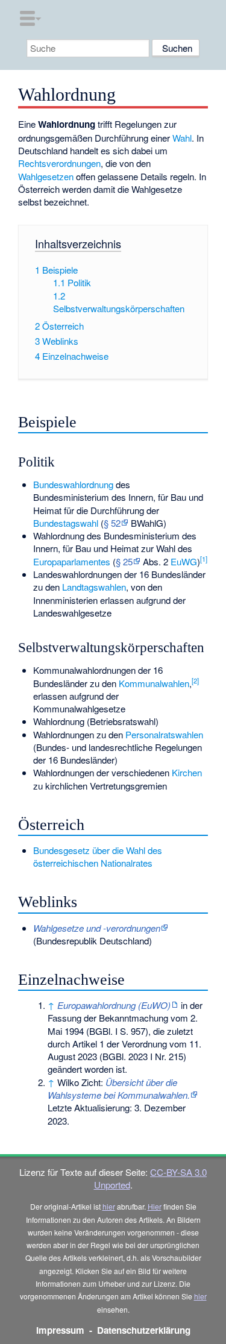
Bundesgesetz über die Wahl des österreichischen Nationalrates (97, 856)
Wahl (182, 137)
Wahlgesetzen (46, 176)
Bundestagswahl (65, 523)
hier (108, 1206)
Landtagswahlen (94, 586)
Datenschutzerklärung (143, 1330)
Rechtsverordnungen (59, 163)
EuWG (184, 561)
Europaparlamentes (71, 561)
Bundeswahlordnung (73, 484)
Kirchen (187, 772)
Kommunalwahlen (154, 683)
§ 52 (112, 523)
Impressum (60, 1330)
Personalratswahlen (164, 734)
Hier (155, 1206)
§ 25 (124, 561)
